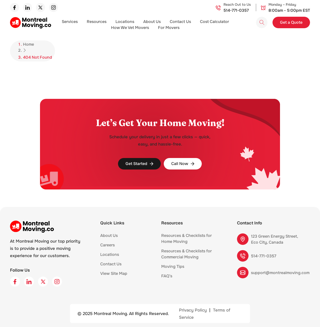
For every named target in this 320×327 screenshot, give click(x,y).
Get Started (136, 163)
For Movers (169, 27)
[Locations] (121, 256)
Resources (96, 21)
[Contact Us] (124, 265)
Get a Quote (291, 22)
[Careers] (117, 246)
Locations (125, 21)
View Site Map (113, 273)
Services (70, 21)
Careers (107, 245)
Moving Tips (172, 266)
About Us (152, 21)
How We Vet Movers (130, 27)
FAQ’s (166, 276)
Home (28, 44)
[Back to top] (308, 315)
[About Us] (120, 237)
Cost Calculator (214, 21)
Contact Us (180, 21)
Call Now (179, 163)
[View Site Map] (130, 275)
